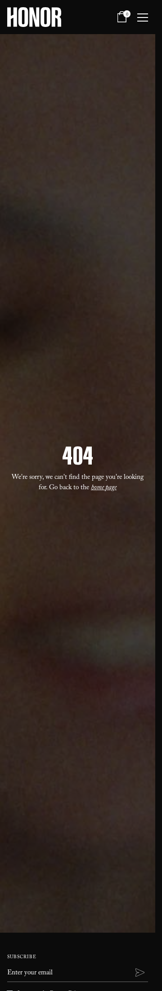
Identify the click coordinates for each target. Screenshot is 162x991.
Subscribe (21, 957)
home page (104, 488)
